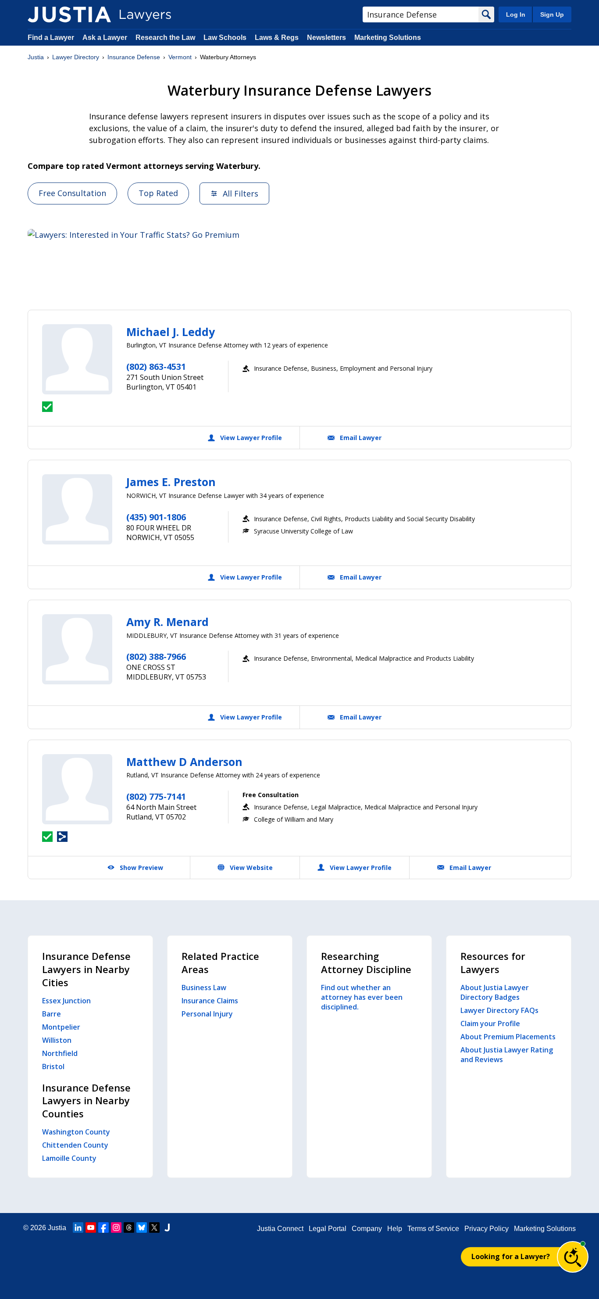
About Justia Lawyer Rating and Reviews (506, 1054)
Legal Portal (327, 1228)
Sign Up (552, 14)
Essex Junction (66, 1001)
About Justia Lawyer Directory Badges (494, 992)
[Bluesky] (141, 1227)
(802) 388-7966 (156, 656)
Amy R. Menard (167, 621)
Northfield (60, 1053)
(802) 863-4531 (156, 366)
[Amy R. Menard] (77, 649)
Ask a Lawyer (105, 37)
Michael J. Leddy (170, 331)
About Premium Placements (508, 1036)
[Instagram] (116, 1227)
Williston (56, 1040)
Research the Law (165, 37)
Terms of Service (433, 1228)
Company (367, 1228)
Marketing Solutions (387, 37)
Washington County (76, 1132)
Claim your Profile (490, 1023)
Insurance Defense (133, 57)
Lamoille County (69, 1158)
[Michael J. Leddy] (77, 359)
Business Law (204, 987)
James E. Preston (171, 481)
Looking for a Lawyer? (510, 1256)
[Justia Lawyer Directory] (69, 14)
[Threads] (129, 1227)
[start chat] (572, 1257)
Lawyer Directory (75, 57)
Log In (515, 14)
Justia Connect (280, 1228)
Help (394, 1228)
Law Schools (224, 37)
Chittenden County (75, 1145)
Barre (51, 1014)
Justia (36, 57)
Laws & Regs (277, 37)
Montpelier (61, 1027)
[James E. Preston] (77, 509)
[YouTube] (91, 1227)
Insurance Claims (210, 1001)
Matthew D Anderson (184, 761)
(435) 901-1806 (156, 517)
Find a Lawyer (51, 37)
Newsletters (326, 37)
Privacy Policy (486, 1228)
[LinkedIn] (78, 1227)
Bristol (53, 1066)
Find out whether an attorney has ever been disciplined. (362, 997)
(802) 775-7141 (156, 796)
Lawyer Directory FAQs (499, 1010)
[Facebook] (103, 1227)
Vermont (180, 57)
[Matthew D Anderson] (77, 789)
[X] (154, 1227)
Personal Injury (207, 1014)
